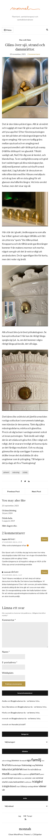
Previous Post (13, 491)
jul (14, 769)
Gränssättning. (9, 510)
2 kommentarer (33, 54)
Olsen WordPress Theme (19, 834)
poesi (42, 774)
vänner (43, 786)
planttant (35, 773)
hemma (39, 765)
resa (22, 778)
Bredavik (23, 761)
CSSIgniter (37, 834)
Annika (4, 701)
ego (29, 760)
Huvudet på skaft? (19, 724)
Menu (8, 30)
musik (6, 773)
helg (33, 765)
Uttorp (23, 786)
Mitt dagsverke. (9, 525)
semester (28, 778)
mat (39, 769)
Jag (19, 816)
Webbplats (7, 672)
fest (43, 760)
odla (19, 774)
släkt (33, 778)
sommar (39, 778)
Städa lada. (7, 518)
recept (10, 778)
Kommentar (9, 619)
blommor (15, 760)
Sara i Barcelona (8, 707)
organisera (26, 774)
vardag (30, 786)
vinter (35, 786)
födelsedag (26, 765)
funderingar (16, 765)
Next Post (36, 491)
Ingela (4, 539)
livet (25, 769)
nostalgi (13, 774)
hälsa (4, 769)
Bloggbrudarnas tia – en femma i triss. (25, 701)
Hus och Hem (25, 40)
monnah (25, 829)
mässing (16, 472)
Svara (44, 539)
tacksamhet (18, 782)
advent (6, 472)
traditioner (28, 782)
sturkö (5, 782)
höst (10, 769)
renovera (17, 778)
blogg (9, 761)
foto (9, 764)
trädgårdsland (9, 786)
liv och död (33, 769)
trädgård (37, 781)
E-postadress (9, 662)
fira (4, 764)
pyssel (4, 778)
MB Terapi (27, 816)
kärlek (19, 769)
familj (36, 759)
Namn (6, 651)
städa (25, 472)
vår (3, 790)
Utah (18, 787)
